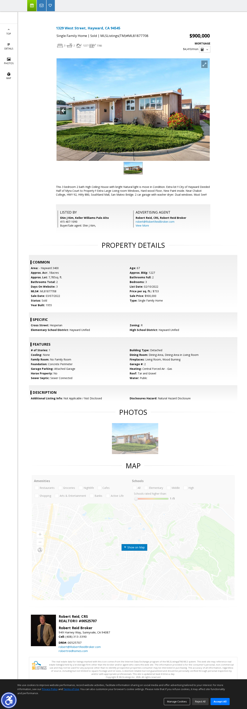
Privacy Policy (50, 689)
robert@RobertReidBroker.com (155, 221)
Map (8, 78)
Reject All (200, 701)
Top (8, 33)
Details (8, 48)
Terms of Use (71, 689)
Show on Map (136, 547)
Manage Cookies (177, 701)
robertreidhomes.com (73, 651)
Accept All (220, 701)
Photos (9, 63)
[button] (8, 700)
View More (142, 225)
